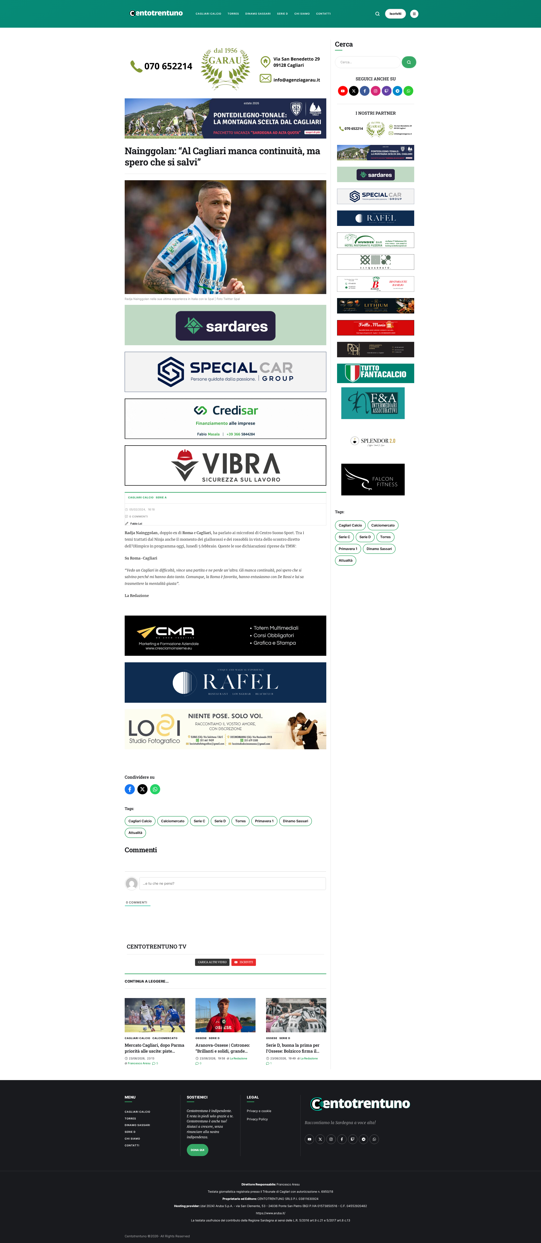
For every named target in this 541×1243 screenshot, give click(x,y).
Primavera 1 (264, 821)
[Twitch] (387, 91)
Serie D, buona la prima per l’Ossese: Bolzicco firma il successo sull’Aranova (293, 1051)
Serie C (199, 821)
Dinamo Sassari (295, 821)
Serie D (220, 821)
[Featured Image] (155, 1015)
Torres (240, 821)
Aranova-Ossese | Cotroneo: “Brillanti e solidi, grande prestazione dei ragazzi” (222, 1051)
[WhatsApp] (155, 789)
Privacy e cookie (259, 1111)
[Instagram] (376, 91)
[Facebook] (130, 789)
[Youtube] (343, 91)
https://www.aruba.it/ (270, 1213)
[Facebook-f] (365, 91)
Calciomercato (172, 821)
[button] (377, 14)
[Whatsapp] (408, 91)
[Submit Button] (409, 62)
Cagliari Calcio (140, 821)
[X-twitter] (354, 91)
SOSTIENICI (197, 1097)
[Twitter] (142, 789)
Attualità (135, 832)
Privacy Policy (257, 1119)
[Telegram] (398, 91)
